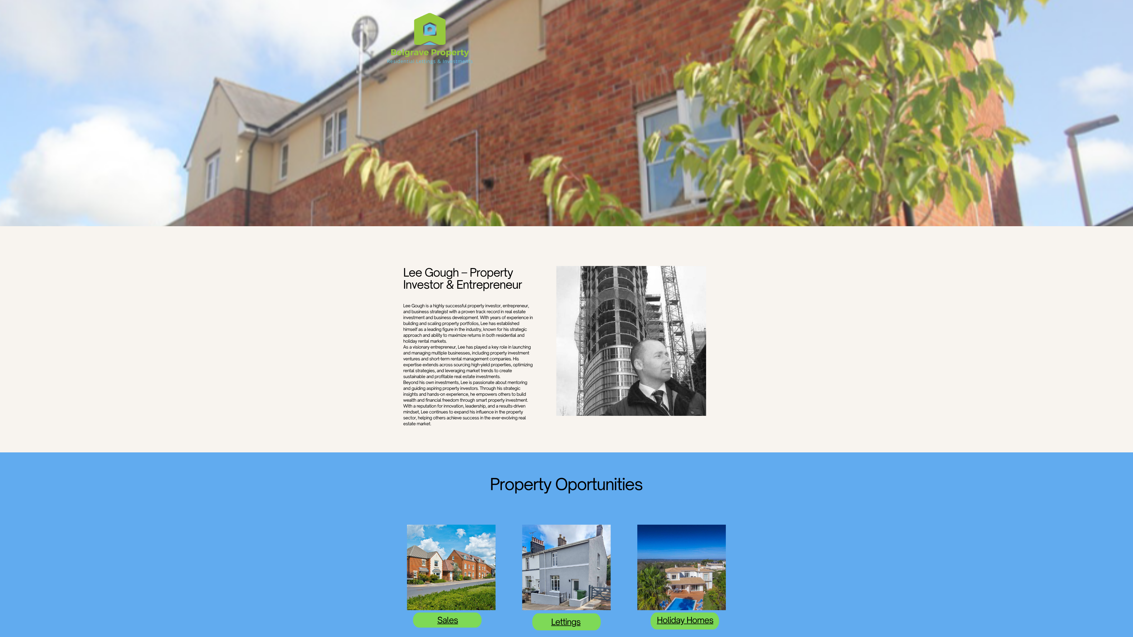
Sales (447, 620)
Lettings (566, 622)
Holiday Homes (685, 620)
